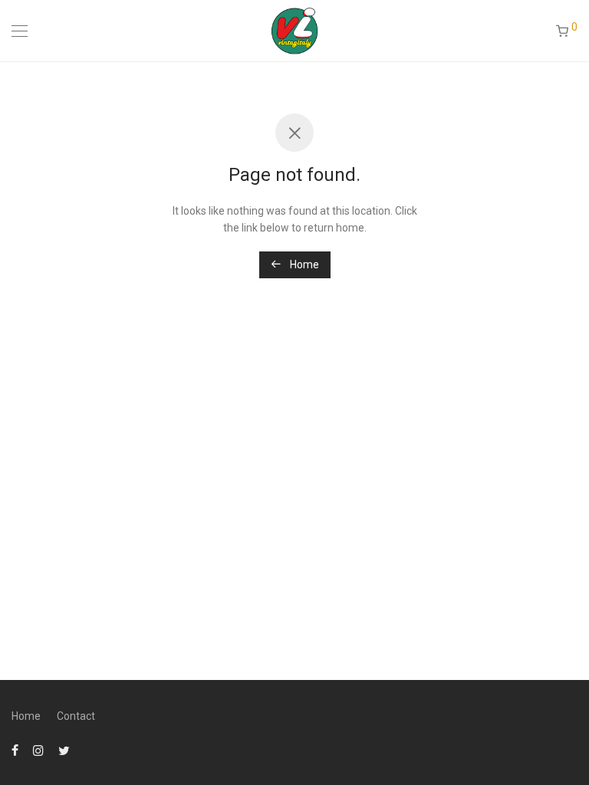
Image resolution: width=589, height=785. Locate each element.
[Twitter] (64, 750)
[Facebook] (15, 750)
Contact (76, 716)
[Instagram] (38, 750)
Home (303, 264)
